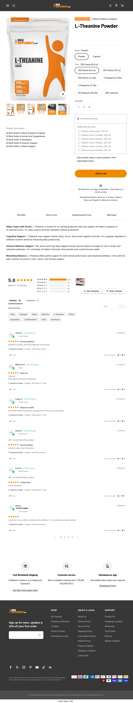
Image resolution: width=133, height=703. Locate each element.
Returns (108, 636)
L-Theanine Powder (15, 349)
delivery (45, 314)
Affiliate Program (112, 641)
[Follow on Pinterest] (30, 667)
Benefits (21, 215)
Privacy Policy (84, 621)
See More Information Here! (25, 590)
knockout (55, 319)
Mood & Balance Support (33, 133)
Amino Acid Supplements (33, 136)
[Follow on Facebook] (10, 667)
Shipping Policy (85, 631)
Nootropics (27, 140)
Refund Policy (84, 641)
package (23, 314)
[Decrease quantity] (78, 107)
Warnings (111, 215)
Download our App (59, 636)
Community (83, 656)
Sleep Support (28, 146)
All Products (56, 616)
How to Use (51, 215)
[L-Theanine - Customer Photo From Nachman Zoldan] (80, 281)
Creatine (55, 626)
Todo (43, 319)
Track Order (110, 631)
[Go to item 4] (62, 110)
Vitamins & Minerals (60, 621)
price (12, 314)
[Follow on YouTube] (37, 667)
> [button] (77, 537)
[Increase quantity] (89, 107)
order (71, 314)
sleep (34, 314)
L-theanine (59, 314)
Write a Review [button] (115, 291)
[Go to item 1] (10, 110)
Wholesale (110, 626)
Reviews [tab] (13, 300)
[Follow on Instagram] (24, 667)
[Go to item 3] (52, 110)
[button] (119, 355)
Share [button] (13, 355)
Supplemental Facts (81, 215)
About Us (82, 616)
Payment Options (86, 646)
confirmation (30, 319)
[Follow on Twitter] (17, 667)
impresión (14, 319)
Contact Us (110, 616)
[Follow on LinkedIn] (50, 667)
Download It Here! (107, 586)
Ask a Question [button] (93, 291)
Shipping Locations (87, 651)
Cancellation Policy (87, 636)
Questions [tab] (30, 300)
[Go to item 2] (21, 110)
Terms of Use (84, 626)
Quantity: (79, 101)
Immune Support (29, 143)
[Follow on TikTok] (43, 667)
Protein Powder (58, 631)
